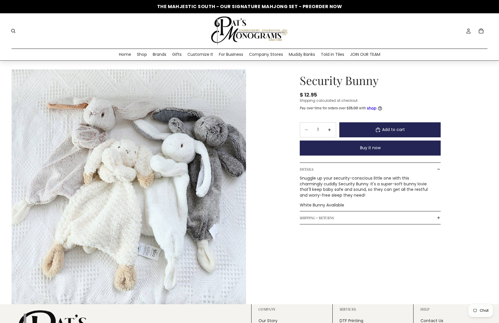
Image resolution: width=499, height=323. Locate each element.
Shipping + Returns (317, 217)
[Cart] (481, 31)
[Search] (13, 31)
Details (306, 169)
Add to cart (393, 129)
